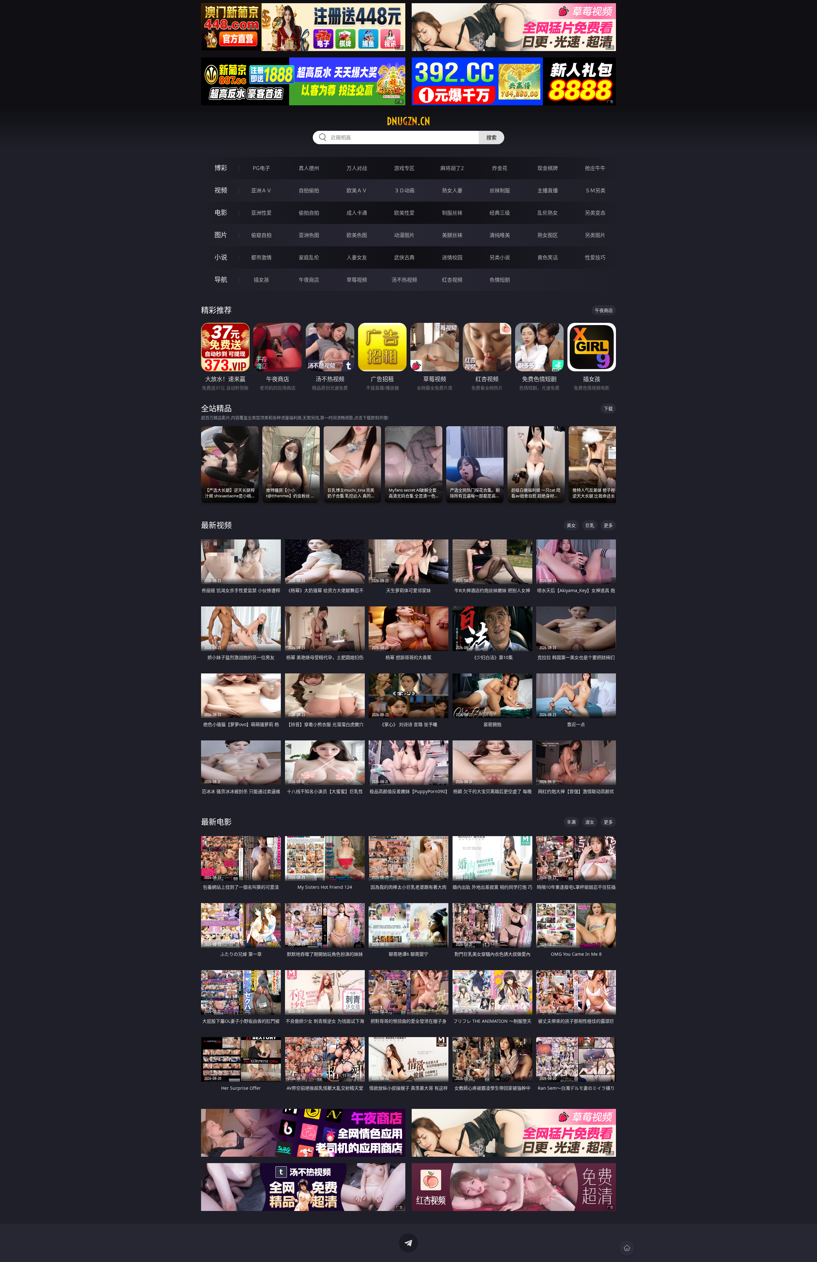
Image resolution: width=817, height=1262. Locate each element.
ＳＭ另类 (595, 190)
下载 (608, 408)
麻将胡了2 (452, 168)
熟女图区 (547, 235)
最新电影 (216, 821)
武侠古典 (404, 257)
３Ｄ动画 (404, 190)
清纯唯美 (500, 235)
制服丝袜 (452, 212)
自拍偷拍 (309, 190)
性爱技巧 (595, 257)
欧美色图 (357, 235)
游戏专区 (404, 168)
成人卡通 (357, 212)
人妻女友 (357, 257)
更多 (608, 525)
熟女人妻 (452, 190)
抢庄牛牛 (595, 168)
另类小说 (500, 257)
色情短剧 (500, 279)
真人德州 (309, 168)
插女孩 (261, 279)
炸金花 (499, 168)
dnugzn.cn (408, 121)
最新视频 (216, 525)
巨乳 (589, 525)
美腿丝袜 (452, 235)
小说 (220, 257)
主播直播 (547, 190)
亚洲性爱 (261, 212)
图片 (220, 235)
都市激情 (261, 257)
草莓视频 (357, 279)
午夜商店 (309, 279)
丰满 (571, 822)
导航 (220, 279)
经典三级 (500, 212)
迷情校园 (452, 257)
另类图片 (595, 235)
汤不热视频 (404, 279)
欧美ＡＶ (357, 190)
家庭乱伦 (309, 257)
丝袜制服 (500, 190)
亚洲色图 (309, 235)
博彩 (220, 168)
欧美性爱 (404, 212)
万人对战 (357, 168)
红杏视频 (452, 279)
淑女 (589, 822)
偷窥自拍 (261, 235)
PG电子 (261, 168)
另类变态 (595, 212)
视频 (220, 190)
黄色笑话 (547, 257)
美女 (571, 525)
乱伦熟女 (547, 212)
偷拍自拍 (309, 212)
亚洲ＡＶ (261, 190)
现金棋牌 (547, 168)
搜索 (491, 137)
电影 (220, 212)
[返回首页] (626, 1248)
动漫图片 (404, 235)
